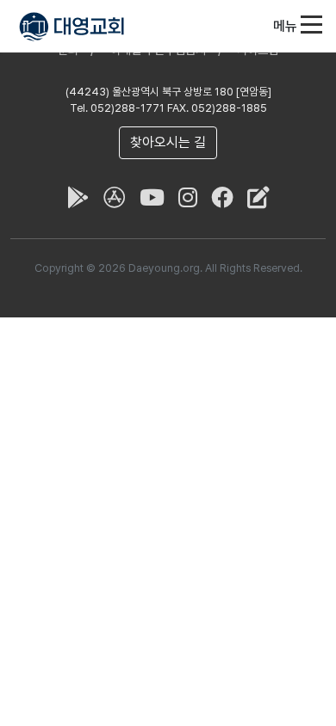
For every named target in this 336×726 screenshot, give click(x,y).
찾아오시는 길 (168, 142)
